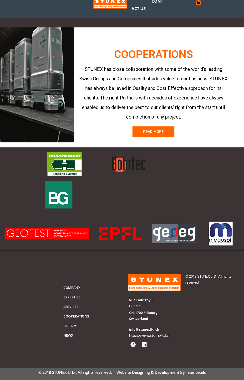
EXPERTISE (71, 297)
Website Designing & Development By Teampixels (161, 372)
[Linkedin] (144, 344)
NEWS (68, 335)
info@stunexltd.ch (144, 329)
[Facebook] (133, 344)
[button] (153, 131)
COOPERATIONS (76, 316)
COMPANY (71, 287)
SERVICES (70, 306)
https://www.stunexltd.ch (150, 335)
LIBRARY (70, 325)
